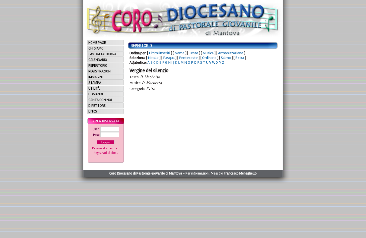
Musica (208, 53)
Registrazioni (99, 71)
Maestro (234, 173)
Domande (96, 94)
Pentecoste (188, 57)
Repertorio (97, 65)
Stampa (94, 82)
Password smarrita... (106, 148)
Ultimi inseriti (159, 53)
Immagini (95, 77)
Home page (97, 42)
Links (92, 111)
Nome (179, 53)
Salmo (226, 57)
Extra (239, 57)
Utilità (94, 88)
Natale (153, 57)
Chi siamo (96, 48)
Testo (193, 53)
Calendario (97, 60)
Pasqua (169, 57)
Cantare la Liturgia (102, 54)
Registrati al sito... (106, 153)
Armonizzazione (230, 53)
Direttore (97, 105)
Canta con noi (100, 100)
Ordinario (209, 57)
